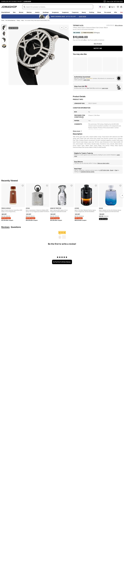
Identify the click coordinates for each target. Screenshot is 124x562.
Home (2, 20)
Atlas (22, 20)
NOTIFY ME (98, 48)
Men (14, 12)
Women (21, 12)
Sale (121, 12)
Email (111, 170)
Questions (16, 227)
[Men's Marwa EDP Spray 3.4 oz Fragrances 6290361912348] (71, 185)
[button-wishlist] (118, 7)
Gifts (115, 12)
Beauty (84, 12)
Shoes (99, 12)
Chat (116, 170)
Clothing (91, 12)
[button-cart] (121, 7)
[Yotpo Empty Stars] (110, 25)
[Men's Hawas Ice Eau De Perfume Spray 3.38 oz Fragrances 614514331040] (120, 185)
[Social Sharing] (61, 27)
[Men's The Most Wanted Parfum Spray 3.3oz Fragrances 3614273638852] (96, 185)
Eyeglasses (65, 12)
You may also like (80, 54)
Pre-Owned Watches (10, 20)
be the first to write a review (62, 262)
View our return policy (103, 163)
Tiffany (18, 20)
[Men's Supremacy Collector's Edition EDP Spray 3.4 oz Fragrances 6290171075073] (47, 185)
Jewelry (37, 12)
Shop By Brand (5, 12)
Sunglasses (55, 12)
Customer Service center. (87, 171)
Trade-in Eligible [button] (88, 32)
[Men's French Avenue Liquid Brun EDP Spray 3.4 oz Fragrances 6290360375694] (22, 185)
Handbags (46, 12)
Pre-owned (107, 12)
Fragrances (75, 12)
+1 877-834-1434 (104, 170)
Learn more (86, 80)
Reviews (5, 227)
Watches (29, 12)
